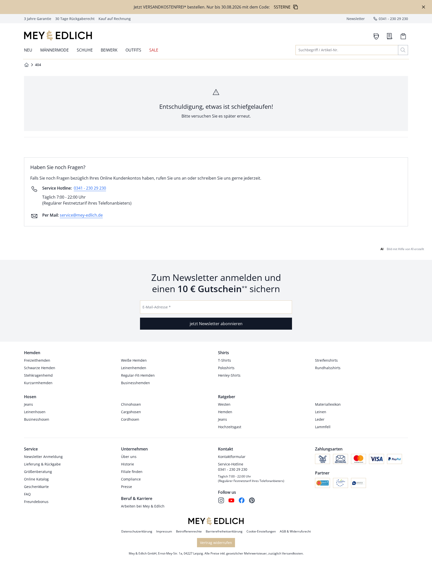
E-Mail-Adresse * (156, 307)
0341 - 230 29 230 (90, 188)
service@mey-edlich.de (81, 215)
